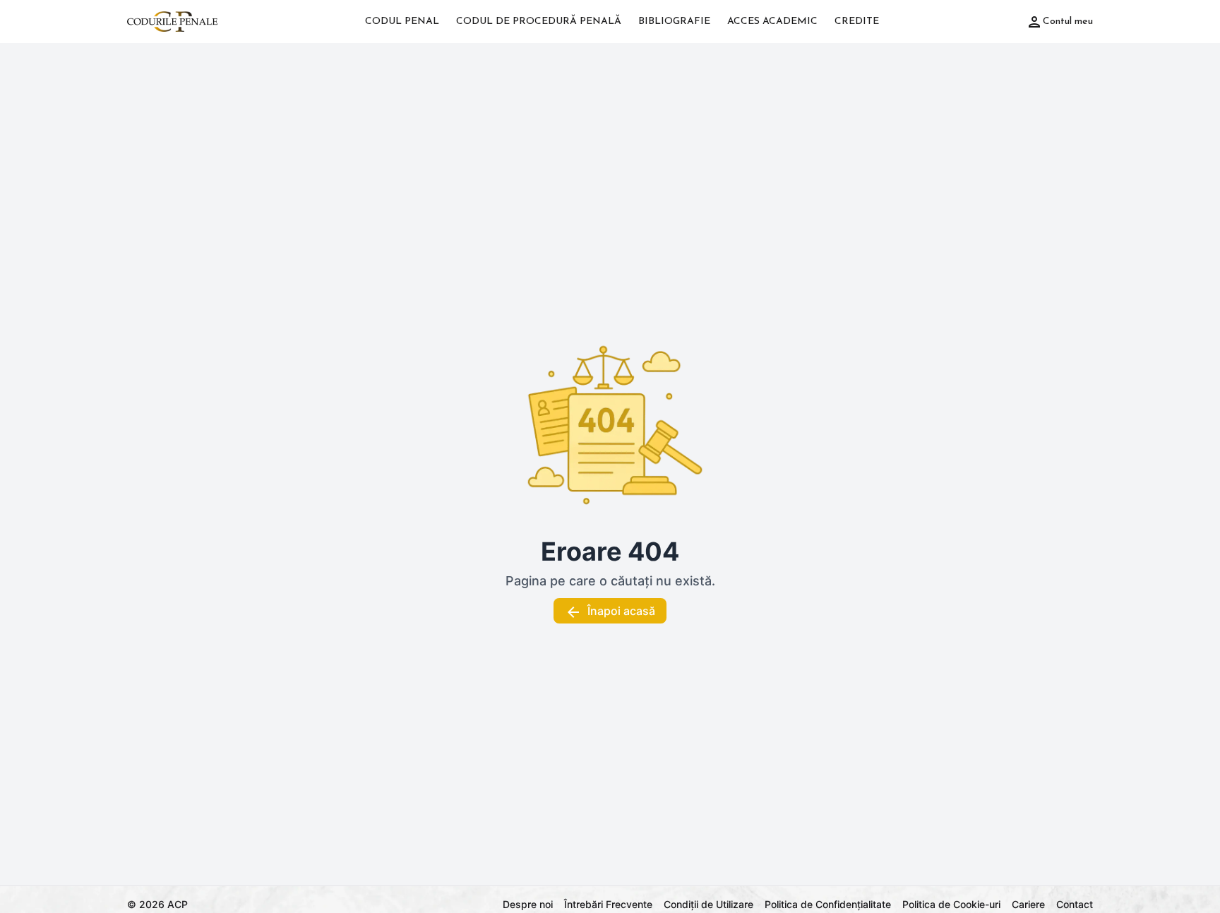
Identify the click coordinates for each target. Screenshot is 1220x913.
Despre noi (528, 904)
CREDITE (857, 21)
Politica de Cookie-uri (951, 904)
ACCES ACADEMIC (772, 21)
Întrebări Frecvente (608, 904)
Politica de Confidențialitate (828, 904)
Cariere (1028, 904)
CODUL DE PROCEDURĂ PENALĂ (538, 21)
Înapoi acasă (621, 611)
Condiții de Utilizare (708, 904)
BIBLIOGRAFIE (674, 21)
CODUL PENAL (402, 21)
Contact (1074, 904)
